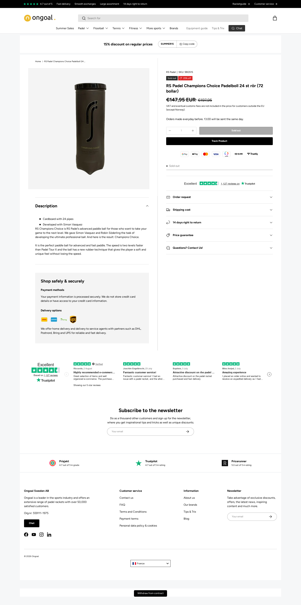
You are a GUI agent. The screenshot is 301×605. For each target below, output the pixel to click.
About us (189, 497)
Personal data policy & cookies (138, 525)
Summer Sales (65, 28)
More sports (153, 28)
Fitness (133, 28)
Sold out (236, 130)
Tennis (117, 28)
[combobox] (163, 18)
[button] (275, 18)
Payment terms (128, 518)
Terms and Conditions (132, 511)
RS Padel (171, 72)
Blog (186, 518)
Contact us (126, 497)
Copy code (189, 43)
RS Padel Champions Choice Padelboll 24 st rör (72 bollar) (65, 61)
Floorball (98, 28)
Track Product (219, 141)
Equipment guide (197, 28)
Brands (174, 28)
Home (38, 61)
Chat (31, 523)
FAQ (122, 504)
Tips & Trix (218, 28)
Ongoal (35, 556)
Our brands (190, 504)
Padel (81, 28)
